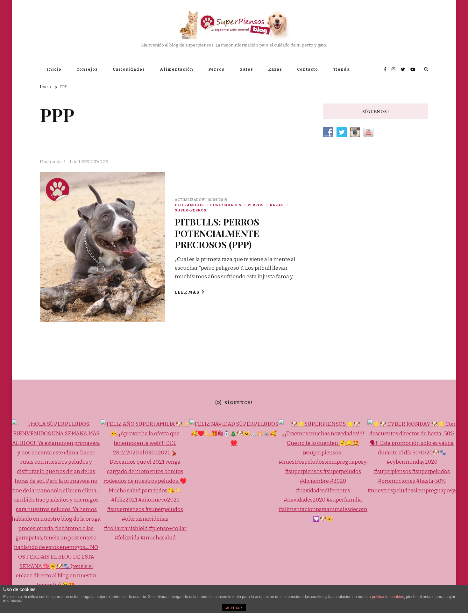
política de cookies (388, 597)
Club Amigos (189, 205)
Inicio (54, 69)
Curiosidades (129, 69)
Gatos (246, 69)
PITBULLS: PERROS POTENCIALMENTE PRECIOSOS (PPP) (217, 233)
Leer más (187, 292)
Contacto (307, 69)
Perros (216, 69)
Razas (275, 69)
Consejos (87, 69)
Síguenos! (238, 402)
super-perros (190, 210)
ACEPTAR (234, 608)
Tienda (341, 69)
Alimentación (176, 69)
